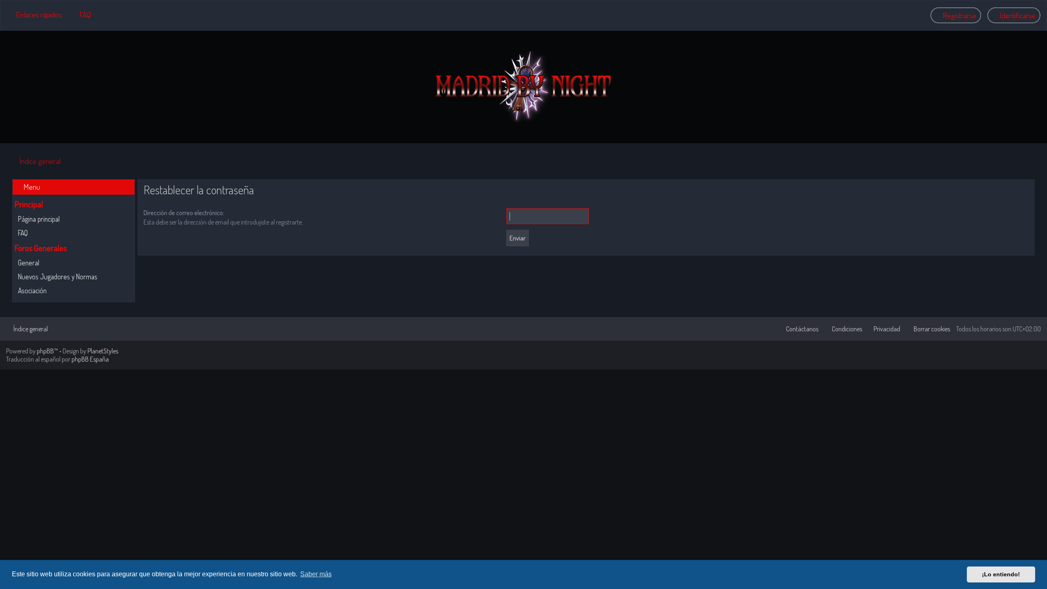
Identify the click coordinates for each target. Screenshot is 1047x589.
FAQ (23, 232)
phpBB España (90, 359)
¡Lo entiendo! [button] (1001, 574)
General (28, 262)
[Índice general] (523, 87)
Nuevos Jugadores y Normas (57, 276)
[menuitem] (81, 14)
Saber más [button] (316, 574)
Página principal (39, 218)
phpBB (45, 351)
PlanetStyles (103, 351)
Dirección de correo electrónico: (184, 213)
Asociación (32, 290)
